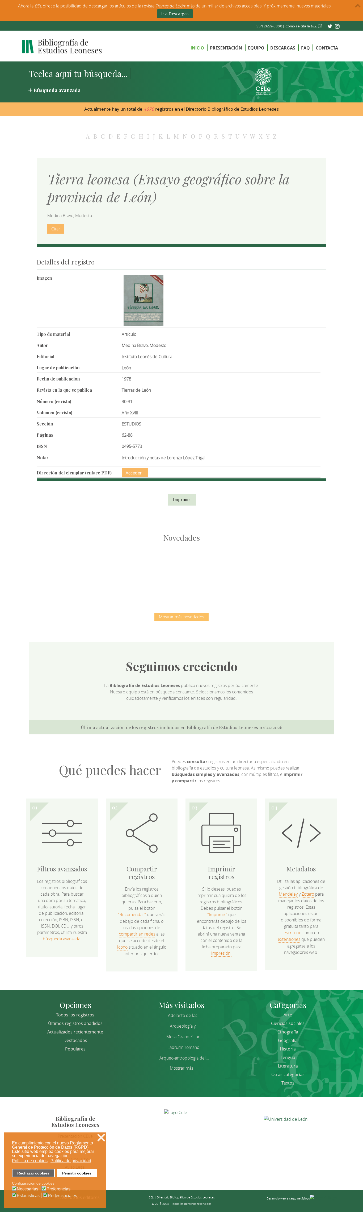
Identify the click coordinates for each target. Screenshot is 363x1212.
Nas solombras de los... (237, 572)
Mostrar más (181, 1068)
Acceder (134, 473)
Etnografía (287, 1032)
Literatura (288, 1066)
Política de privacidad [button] (70, 1161)
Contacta (327, 48)
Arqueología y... (184, 1026)
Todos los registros (75, 1015)
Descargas (282, 48)
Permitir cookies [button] (76, 1173)
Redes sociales (62, 1196)
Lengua (288, 1057)
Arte (288, 1015)
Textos (287, 1083)
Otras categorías (288, 1074)
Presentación (226, 48)
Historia (288, 1049)
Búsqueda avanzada (57, 89)
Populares (75, 1049)
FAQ (305, 48)
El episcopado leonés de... (69, 572)
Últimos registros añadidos (75, 1023)
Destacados (75, 1040)
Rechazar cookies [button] (33, 1173)
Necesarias (27, 1189)
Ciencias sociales (288, 1023)
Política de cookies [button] (30, 1161)
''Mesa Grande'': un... (184, 1037)
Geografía (288, 1040)
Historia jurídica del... (181, 572)
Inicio (197, 48)
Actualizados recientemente (75, 1032)
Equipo (256, 48)
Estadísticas (28, 1196)
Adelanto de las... (184, 1015)
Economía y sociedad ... (293, 572)
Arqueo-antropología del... (184, 1058)
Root (78, 581)
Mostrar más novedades (181, 617)
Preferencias (58, 1189)
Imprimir (182, 499)
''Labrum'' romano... (184, 1047)
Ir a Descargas (175, 13)
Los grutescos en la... (126, 572)
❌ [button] (101, 1137)
